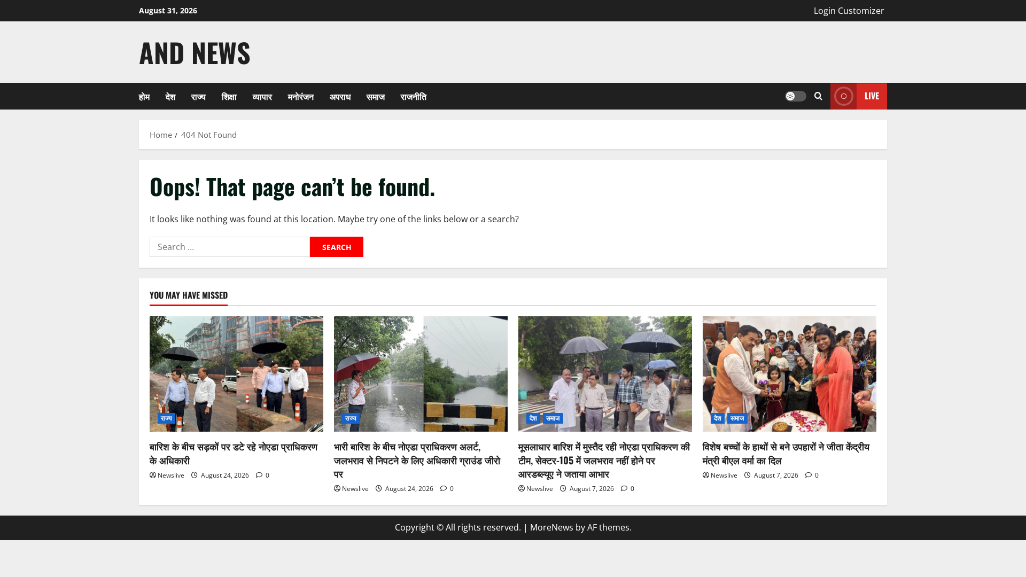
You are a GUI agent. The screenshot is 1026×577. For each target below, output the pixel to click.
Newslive (171, 475)
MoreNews (551, 527)
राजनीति (413, 96)
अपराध (340, 96)
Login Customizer (849, 11)
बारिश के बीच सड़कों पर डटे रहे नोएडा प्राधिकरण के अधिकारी (233, 452)
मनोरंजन (301, 96)
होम (144, 96)
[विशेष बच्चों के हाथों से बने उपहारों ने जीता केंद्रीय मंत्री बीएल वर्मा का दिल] (789, 374)
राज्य (198, 96)
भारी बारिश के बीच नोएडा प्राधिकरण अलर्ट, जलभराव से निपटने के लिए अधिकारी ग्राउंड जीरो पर (417, 459)
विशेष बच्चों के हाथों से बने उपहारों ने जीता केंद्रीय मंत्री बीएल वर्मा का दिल (786, 452)
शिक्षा (229, 96)
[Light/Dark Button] (795, 96)
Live (872, 95)
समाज (376, 96)
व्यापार (262, 96)
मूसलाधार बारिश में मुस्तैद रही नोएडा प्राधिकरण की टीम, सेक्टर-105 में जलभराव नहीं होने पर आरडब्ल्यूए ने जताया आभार (604, 459)
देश (170, 96)
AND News (195, 52)
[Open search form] (818, 96)
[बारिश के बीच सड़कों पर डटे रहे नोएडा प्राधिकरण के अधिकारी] (236, 374)
